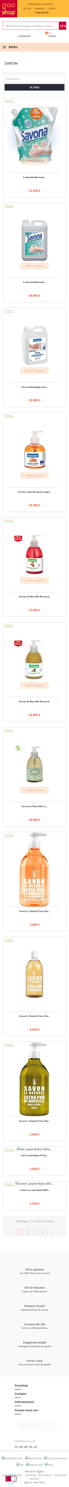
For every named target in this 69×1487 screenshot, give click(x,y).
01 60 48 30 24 (26, 1447)
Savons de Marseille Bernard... (34, 596)
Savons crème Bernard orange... (34, 491)
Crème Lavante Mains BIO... (34, 1190)
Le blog (51, 8)
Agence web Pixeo (34, 1482)
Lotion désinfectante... (34, 177)
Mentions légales (34, 1471)
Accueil (27, 8)
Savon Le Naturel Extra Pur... (34, 911)
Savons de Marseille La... (34, 806)
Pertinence (35, 79)
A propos (39, 8)
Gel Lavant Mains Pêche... (34, 1155)
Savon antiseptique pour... (34, 387)
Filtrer (34, 87)
